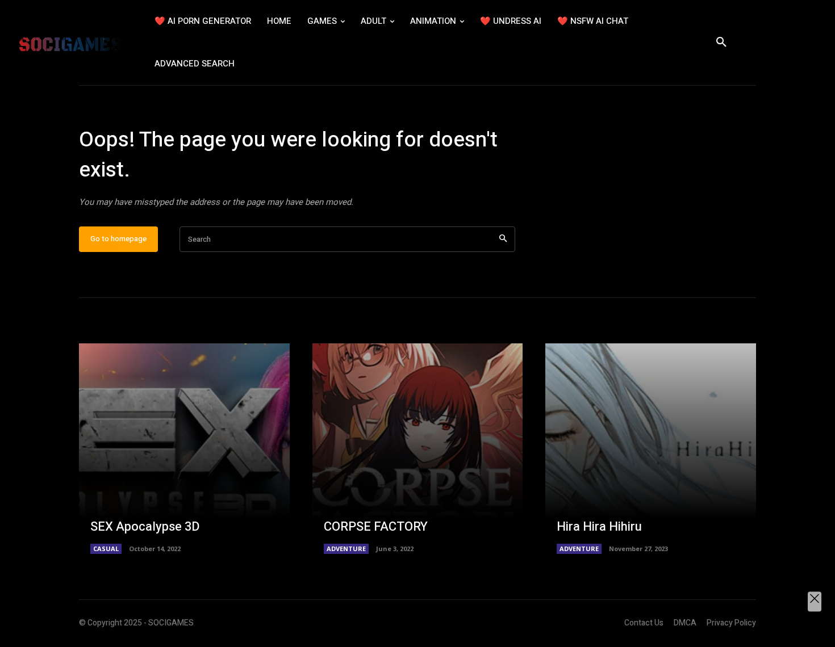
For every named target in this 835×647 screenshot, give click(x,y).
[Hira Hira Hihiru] (650, 448)
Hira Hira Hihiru (599, 527)
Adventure (346, 548)
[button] (721, 42)
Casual (106, 548)
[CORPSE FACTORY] (417, 448)
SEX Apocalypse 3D (145, 527)
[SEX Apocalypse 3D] (184, 448)
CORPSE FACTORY (376, 527)
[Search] (503, 239)
